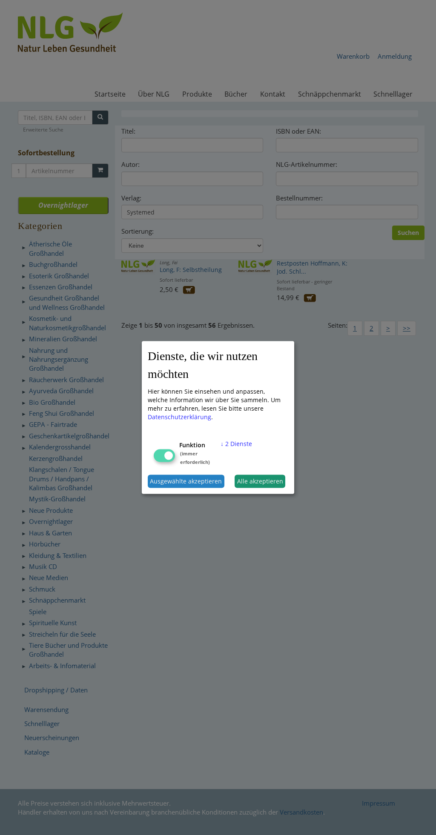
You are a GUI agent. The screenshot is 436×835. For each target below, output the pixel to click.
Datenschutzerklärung (179, 416)
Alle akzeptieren (260, 481)
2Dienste (236, 443)
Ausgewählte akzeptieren (186, 481)
